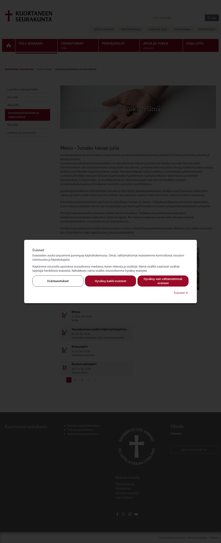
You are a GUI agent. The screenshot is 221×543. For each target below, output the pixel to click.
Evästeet (181, 293)
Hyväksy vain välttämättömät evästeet (163, 281)
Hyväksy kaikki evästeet (110, 281)
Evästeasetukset (58, 281)
